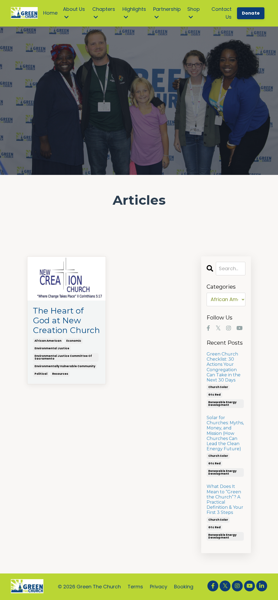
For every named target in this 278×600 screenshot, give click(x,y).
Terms (135, 586)
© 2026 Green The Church (89, 586)
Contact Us (221, 13)
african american (47, 341)
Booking (183, 586)
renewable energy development (222, 403)
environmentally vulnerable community (64, 366)
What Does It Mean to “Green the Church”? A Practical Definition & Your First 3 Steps (225, 499)
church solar (218, 387)
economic (73, 341)
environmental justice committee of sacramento (63, 357)
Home (50, 12)
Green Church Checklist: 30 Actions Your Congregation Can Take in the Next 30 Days (224, 367)
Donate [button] (251, 13)
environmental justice (51, 348)
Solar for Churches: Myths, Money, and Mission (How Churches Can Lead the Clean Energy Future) (225, 433)
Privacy (158, 586)
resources (60, 374)
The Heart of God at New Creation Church (66, 320)
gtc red (214, 395)
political (40, 374)
